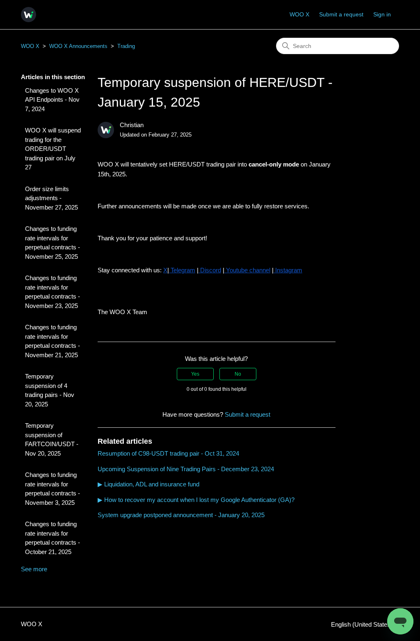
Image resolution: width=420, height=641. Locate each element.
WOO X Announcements (78, 46)
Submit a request (341, 14)
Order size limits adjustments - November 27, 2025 (51, 198)
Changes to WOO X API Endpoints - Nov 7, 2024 (52, 99)
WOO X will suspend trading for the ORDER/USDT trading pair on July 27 (53, 149)
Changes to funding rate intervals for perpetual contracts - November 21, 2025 (52, 341)
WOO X (299, 14)
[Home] (28, 14)
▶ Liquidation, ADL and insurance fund (148, 484)
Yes (195, 374)
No (238, 374)
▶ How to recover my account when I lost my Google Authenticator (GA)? (196, 499)
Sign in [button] (382, 14)
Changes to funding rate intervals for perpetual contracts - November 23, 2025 (52, 291)
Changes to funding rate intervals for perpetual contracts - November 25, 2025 (52, 242)
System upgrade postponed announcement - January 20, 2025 (181, 514)
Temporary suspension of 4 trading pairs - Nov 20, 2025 (49, 390)
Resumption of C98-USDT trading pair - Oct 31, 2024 (168, 453)
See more (34, 569)
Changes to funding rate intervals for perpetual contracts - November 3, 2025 (52, 488)
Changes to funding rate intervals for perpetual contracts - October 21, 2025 (52, 537)
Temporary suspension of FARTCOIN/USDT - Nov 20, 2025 (51, 439)
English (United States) (362, 624)
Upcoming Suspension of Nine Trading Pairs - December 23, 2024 (186, 468)
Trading (126, 46)
